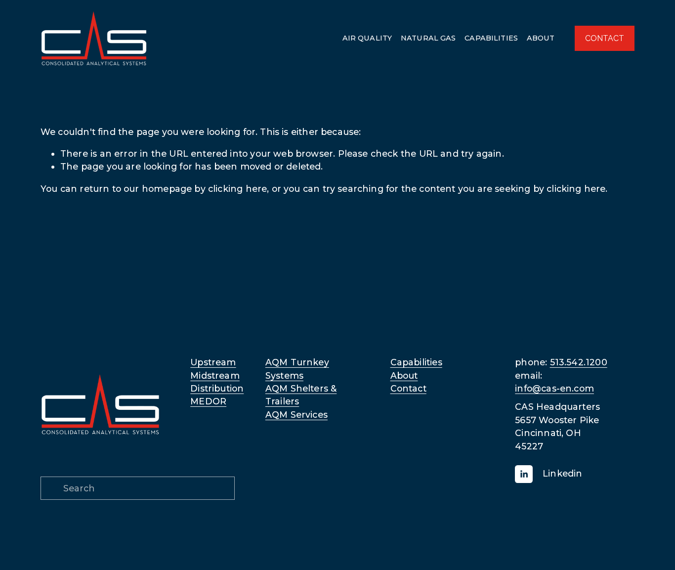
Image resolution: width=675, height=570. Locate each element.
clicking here (237, 188)
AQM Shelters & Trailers (301, 394)
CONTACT (604, 38)
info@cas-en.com (554, 388)
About (404, 375)
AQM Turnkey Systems (297, 368)
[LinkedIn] (524, 474)
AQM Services (296, 414)
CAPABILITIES (491, 38)
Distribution (217, 388)
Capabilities (416, 362)
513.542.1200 (578, 362)
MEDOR (208, 401)
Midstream (215, 375)
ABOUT (541, 38)
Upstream (213, 362)
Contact (408, 388)
